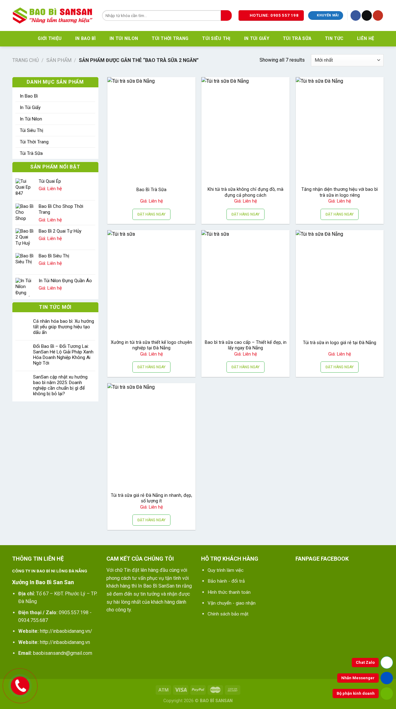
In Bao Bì (85, 38)
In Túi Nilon (124, 38)
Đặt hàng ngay (151, 214)
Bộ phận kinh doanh (356, 693)
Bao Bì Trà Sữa (151, 189)
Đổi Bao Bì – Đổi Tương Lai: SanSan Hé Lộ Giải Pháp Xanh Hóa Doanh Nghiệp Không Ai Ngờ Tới (63, 355)
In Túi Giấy (256, 38)
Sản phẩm (58, 60)
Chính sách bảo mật (228, 614)
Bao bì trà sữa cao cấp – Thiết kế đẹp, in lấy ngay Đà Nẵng (245, 345)
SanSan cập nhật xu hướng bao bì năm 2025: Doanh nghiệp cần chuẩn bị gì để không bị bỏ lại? (60, 385)
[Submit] (226, 15)
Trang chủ (25, 60)
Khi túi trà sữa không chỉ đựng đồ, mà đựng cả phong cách (245, 192)
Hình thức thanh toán (229, 592)
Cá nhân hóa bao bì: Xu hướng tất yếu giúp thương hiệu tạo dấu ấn (63, 326)
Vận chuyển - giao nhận (232, 603)
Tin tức (334, 38)
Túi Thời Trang (170, 38)
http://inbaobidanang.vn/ (66, 631)
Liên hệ (365, 38)
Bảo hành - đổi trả (226, 581)
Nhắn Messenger (358, 678)
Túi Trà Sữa (297, 38)
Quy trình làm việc (225, 570)
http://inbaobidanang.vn (65, 642)
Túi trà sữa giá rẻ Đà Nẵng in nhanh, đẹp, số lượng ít (151, 498)
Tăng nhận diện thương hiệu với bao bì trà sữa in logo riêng (339, 192)
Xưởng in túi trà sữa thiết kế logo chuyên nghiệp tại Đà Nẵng (151, 345)
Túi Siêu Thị (216, 38)
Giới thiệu (50, 38)
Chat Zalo (365, 662)
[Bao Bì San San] (52, 15)
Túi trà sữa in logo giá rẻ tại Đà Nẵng (339, 342)
